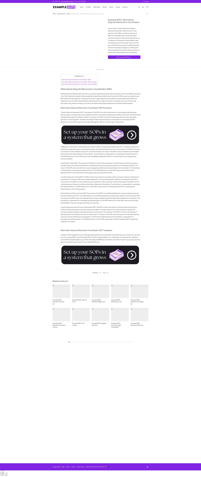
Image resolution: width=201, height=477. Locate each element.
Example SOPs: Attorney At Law (116, 301)
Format (68, 467)
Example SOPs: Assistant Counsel (58, 301)
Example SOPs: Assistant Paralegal (137, 301)
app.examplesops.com (67, 1)
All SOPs (88, 7)
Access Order (80, 467)
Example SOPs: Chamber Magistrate (98, 301)
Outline (73, 467)
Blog (63, 467)
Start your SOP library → (124, 57)
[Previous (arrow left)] (2, 474)
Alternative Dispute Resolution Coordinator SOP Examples (79, 82)
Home (81, 7)
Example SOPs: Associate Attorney (137, 324)
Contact (125, 7)
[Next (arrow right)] (6, 474)
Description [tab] (100, 69)
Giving (118, 7)
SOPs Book (97, 7)
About (111, 7)
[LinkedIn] (147, 467)
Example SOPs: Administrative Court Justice (59, 325)
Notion (105, 7)
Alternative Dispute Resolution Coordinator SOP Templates (79, 84)
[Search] (139, 7)
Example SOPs (61, 14)
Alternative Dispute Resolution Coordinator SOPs (76, 79)
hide (82, 76)
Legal (68, 14)
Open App (145, 1)
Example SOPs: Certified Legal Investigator (116, 325)
